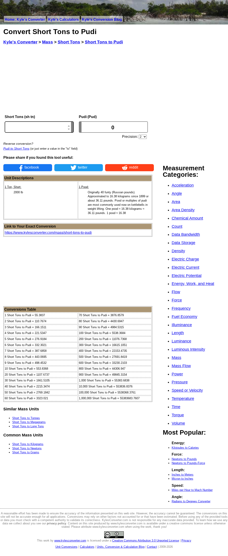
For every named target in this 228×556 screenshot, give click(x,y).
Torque (178, 415)
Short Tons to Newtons (27, 448)
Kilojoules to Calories (185, 447)
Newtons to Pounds (184, 459)
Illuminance (182, 325)
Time (176, 407)
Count (177, 226)
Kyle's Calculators (63, 19)
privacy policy (56, 523)
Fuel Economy (184, 316)
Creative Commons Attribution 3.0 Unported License (145, 540)
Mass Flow (181, 366)
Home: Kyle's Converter (25, 19)
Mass (176, 357)
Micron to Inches (182, 478)
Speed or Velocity (187, 390)
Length (178, 333)
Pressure (180, 382)
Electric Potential (187, 275)
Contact (152, 546)
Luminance (181, 341)
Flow (176, 292)
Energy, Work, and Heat (193, 283)
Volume (178, 423)
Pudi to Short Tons (16, 148)
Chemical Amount (187, 218)
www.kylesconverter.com (70, 540)
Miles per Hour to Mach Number (192, 490)
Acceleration (183, 185)
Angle (177, 193)
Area (176, 202)
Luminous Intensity (188, 349)
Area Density (183, 210)
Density (178, 251)
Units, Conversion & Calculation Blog (121, 546)
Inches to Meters (182, 474)
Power (177, 374)
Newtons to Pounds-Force (188, 463)
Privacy (186, 540)
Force (177, 300)
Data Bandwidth (186, 234)
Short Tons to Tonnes (26, 418)
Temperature (183, 398)
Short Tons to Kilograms (27, 444)
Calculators (87, 546)
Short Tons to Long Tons (28, 426)
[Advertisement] (78, 80)
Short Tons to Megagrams (29, 422)
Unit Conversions (66, 546)
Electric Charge (185, 259)
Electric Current (185, 267)
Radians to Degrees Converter (191, 501)
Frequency (181, 308)
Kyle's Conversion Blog (102, 19)
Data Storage (183, 242)
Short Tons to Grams (25, 452)
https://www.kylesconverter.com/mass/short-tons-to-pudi (48, 232)
